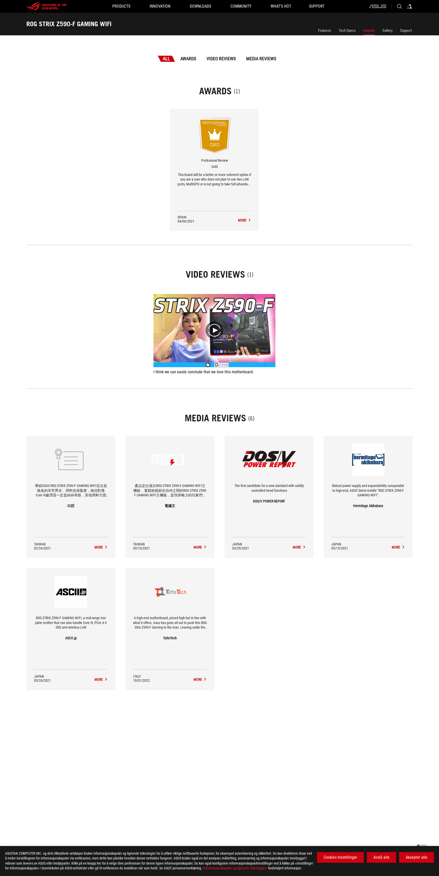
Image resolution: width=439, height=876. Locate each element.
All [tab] (166, 58)
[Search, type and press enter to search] (399, 6)
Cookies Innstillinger (340, 857)
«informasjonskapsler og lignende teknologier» (234, 868)
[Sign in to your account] (409, 6)
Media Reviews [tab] (261, 58)
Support (406, 30)
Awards (369, 30)
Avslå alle (381, 857)
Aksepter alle (416, 857)
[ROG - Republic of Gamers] (46, 6)
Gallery (387, 30)
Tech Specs (347, 30)
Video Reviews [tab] (221, 58)
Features (324, 30)
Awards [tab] (188, 58)
